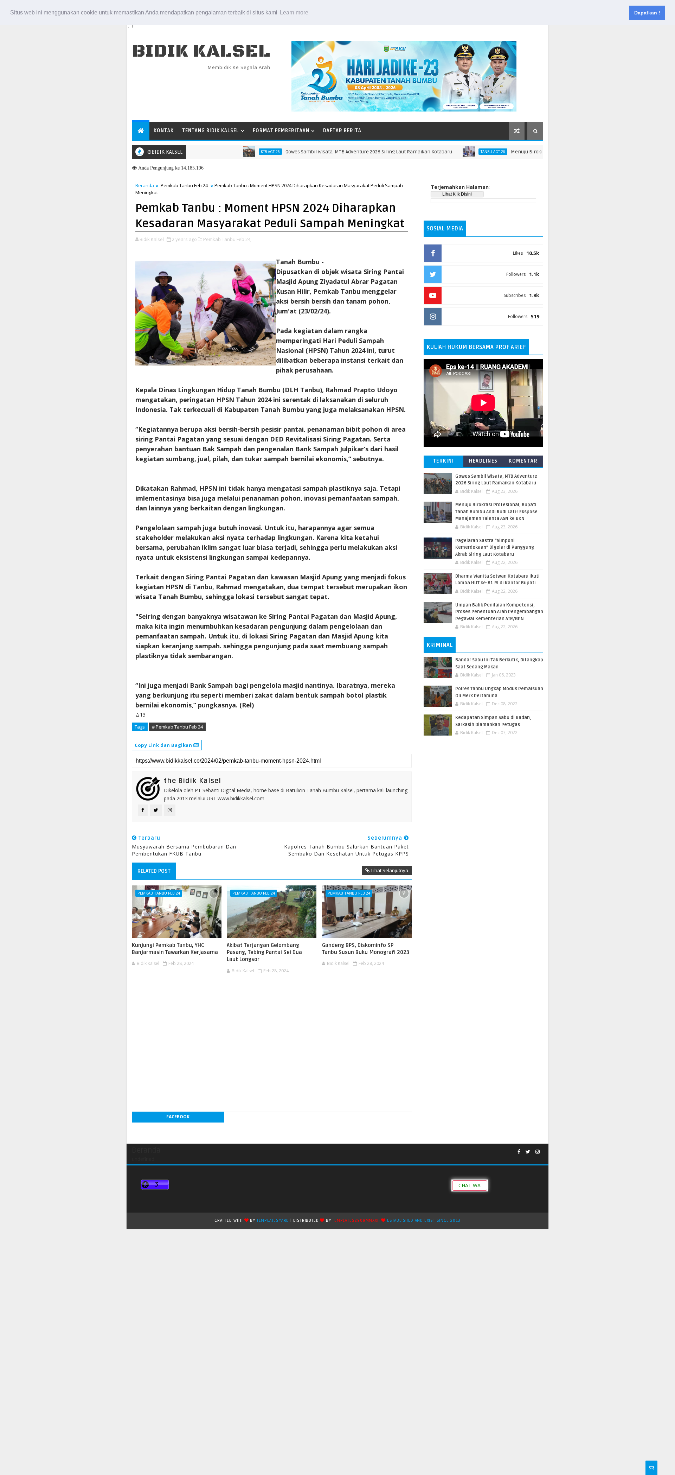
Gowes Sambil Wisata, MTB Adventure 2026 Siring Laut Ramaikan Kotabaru (336, 152)
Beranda (144, 185)
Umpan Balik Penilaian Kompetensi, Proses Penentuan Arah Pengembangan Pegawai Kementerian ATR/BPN (499, 612)
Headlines (483, 461)
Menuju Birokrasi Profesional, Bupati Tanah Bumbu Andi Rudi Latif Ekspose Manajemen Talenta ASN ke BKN (496, 511)
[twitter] (528, 1151)
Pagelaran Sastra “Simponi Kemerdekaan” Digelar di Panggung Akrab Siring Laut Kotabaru (494, 547)
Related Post (154, 871)
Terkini (443, 461)
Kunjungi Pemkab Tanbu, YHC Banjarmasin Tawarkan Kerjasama (175, 948)
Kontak (164, 131)
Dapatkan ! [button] (647, 12)
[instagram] (537, 1151)
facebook (177, 1117)
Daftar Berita (342, 131)
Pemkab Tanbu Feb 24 (184, 185)
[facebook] (519, 1151)
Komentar (523, 461)
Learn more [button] (294, 12)
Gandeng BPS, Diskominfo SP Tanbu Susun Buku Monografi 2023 (365, 948)
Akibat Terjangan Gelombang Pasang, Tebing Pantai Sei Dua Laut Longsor (264, 952)
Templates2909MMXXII (356, 1220)
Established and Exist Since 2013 (424, 1220)
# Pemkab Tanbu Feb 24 (177, 727)
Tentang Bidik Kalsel (210, 131)
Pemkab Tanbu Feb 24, (227, 239)
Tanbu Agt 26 (460, 151)
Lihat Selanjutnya (389, 870)
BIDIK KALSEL (201, 51)
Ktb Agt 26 (238, 151)
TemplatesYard (273, 1220)
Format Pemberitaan (281, 131)
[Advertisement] (272, 997)
